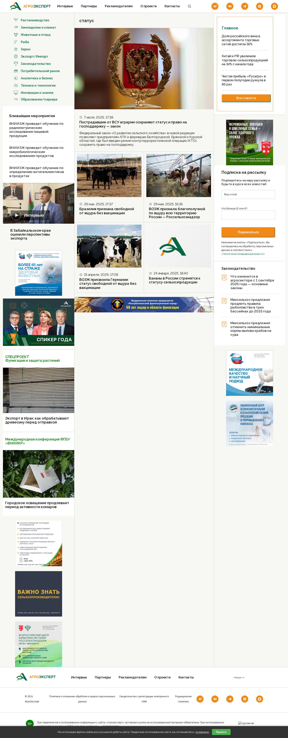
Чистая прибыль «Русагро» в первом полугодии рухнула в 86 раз (244, 80)
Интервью (65, 6)
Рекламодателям (119, 6)
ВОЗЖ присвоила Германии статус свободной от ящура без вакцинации (107, 284)
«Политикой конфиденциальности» (243, 253)
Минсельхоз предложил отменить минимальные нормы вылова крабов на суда (250, 328)
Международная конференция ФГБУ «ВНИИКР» (37, 441)
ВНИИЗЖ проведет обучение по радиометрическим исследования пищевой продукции (36, 130)
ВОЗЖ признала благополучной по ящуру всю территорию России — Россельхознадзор (177, 213)
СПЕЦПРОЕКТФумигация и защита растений (32, 359)
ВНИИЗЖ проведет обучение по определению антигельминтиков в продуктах (36, 172)
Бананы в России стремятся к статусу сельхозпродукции (174, 280)
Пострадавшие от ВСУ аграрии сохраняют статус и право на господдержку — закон (133, 124)
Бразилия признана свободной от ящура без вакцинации (106, 211)
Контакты (172, 6)
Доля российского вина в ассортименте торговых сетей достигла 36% (241, 40)
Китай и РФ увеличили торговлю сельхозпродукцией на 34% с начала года (245, 60)
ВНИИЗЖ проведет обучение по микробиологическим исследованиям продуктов (36, 152)
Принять (221, 732)
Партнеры (89, 6)
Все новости (246, 98)
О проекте (148, 6)
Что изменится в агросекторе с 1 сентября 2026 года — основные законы (252, 282)
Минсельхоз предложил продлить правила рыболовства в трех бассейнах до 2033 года (250, 305)
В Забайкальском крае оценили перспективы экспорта (30, 234)
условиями (202, 732)
